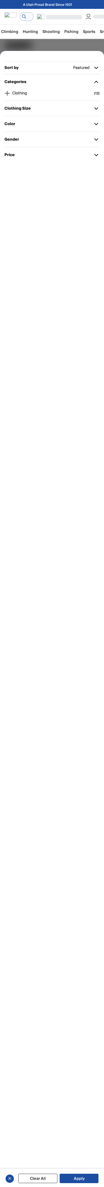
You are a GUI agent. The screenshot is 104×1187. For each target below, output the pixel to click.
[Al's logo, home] (10, 16)
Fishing (71, 32)
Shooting (51, 32)
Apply (79, 1178)
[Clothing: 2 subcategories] (7, 93)
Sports (89, 32)
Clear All (38, 1178)
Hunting (30, 32)
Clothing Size (17, 109)
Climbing (9, 32)
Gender (12, 140)
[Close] (10, 1178)
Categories (15, 83)
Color (12, 125)
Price (12, 156)
